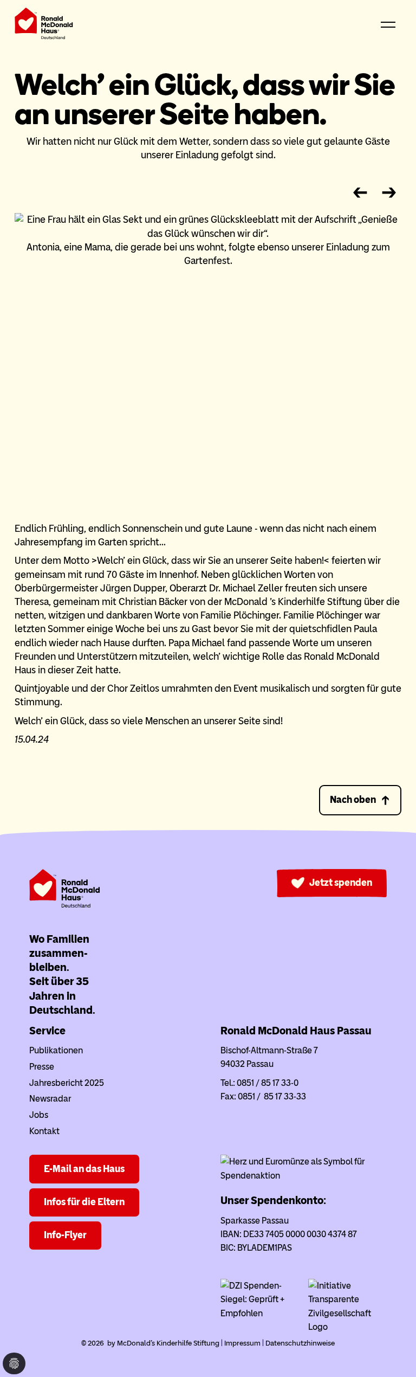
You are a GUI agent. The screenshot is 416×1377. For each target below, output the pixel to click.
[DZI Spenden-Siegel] (259, 1313)
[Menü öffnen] (388, 25)
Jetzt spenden (340, 883)
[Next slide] (389, 193)
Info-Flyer (65, 1235)
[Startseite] (44, 26)
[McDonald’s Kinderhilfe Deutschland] (64, 905)
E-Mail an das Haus (84, 1169)
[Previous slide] (360, 193)
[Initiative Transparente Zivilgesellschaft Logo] (347, 1327)
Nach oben (353, 800)
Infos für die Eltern (84, 1202)
